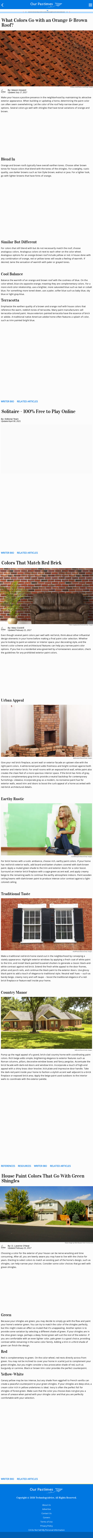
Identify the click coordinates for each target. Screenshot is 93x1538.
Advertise (46, 1509)
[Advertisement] (46, 138)
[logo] (46, 4)
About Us (46, 1505)
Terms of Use (46, 1521)
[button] (2, 5)
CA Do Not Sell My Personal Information (46, 1530)
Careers (46, 1517)
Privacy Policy (46, 1526)
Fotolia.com (89, 1243)
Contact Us (47, 1513)
